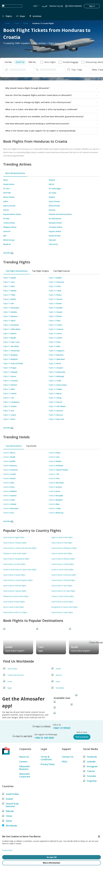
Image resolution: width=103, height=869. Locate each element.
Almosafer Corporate (24, 775)
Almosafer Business (24, 767)
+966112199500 (61, 728)
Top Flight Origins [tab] (40, 271)
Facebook (92, 756)
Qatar (9, 820)
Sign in (92, 6)
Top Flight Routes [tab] (61, 271)
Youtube (91, 776)
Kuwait (9, 798)
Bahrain (10, 811)
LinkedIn (91, 761)
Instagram (92, 766)
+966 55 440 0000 (44, 737)
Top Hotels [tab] (31, 446)
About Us (24, 756)
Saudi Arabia (12, 794)
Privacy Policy (48, 764)
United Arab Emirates (12, 805)
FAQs (64, 761)
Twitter (91, 771)
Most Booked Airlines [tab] (15, 173)
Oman (9, 816)
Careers (23, 761)
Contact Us (67, 756)
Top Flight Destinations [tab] (16, 271)
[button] (8, 62)
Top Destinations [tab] (13, 446)
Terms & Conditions (46, 758)
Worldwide (11, 825)
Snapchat (92, 781)
